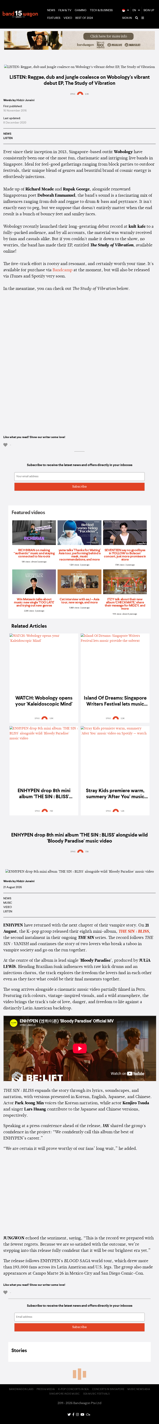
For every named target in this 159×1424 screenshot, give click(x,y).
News (51, 10)
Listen (8, 138)
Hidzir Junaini (25, 100)
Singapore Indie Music (64, 1394)
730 (51, 811)
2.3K (123, 718)
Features (53, 18)
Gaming (81, 10)
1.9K (51, 718)
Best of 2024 (84, 18)
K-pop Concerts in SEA (73, 1389)
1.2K (122, 811)
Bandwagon (20, 14)
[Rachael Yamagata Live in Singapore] (79, 49)
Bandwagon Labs (21, 1389)
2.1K (87, 94)
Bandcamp (62, 270)
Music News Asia (139, 1389)
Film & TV (64, 10)
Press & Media (46, 1389)
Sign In (127, 18)
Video (68, 18)
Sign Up (148, 10)
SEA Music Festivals (96, 1394)
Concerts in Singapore (108, 1389)
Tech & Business (101, 10)
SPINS (72, 94)
